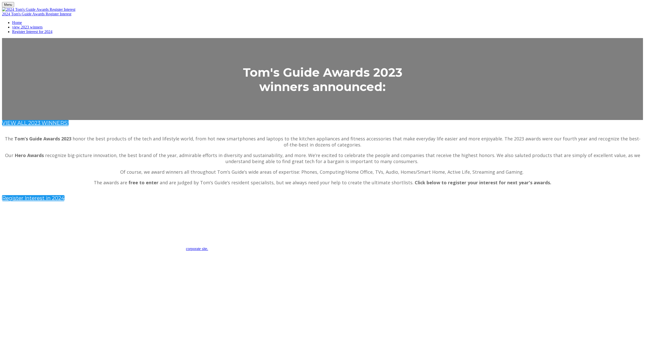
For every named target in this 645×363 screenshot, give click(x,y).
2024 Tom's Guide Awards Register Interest (36, 14)
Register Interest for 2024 (32, 31)
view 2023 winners (27, 27)
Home (17, 22)
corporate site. (197, 249)
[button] (35, 123)
